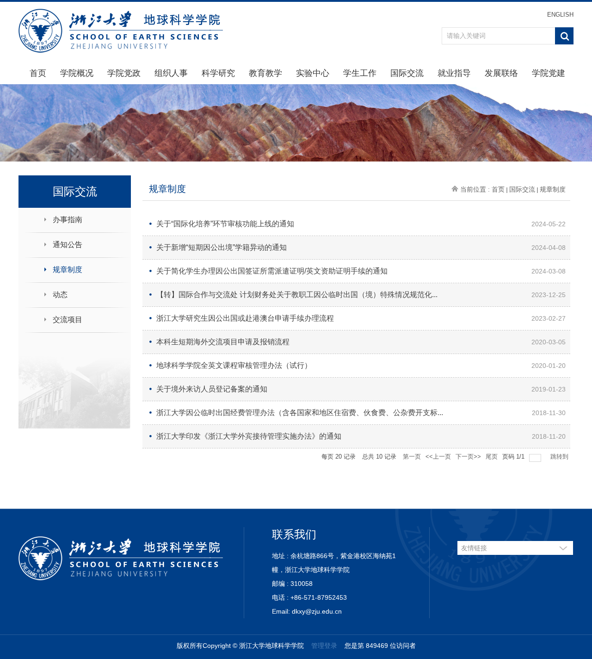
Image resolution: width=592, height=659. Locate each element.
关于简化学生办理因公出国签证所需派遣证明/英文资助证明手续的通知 (272, 271)
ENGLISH (560, 14)
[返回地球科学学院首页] (120, 30)
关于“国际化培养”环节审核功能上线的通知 (225, 224)
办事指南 (67, 220)
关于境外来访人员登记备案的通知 (211, 389)
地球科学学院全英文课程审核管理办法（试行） (234, 365)
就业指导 (454, 73)
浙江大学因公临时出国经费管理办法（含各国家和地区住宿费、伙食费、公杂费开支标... (299, 413)
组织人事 (171, 73)
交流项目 (67, 319)
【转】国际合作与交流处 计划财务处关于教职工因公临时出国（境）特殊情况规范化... (297, 294)
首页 (38, 73)
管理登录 (324, 645)
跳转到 (560, 456)
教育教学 (265, 73)
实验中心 (312, 73)
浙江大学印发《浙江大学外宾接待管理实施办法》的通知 (248, 436)
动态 (60, 294)
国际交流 (407, 73)
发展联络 (501, 73)
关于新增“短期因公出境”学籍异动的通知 (221, 247)
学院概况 (76, 73)
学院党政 (124, 73)
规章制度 (67, 270)
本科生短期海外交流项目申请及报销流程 (223, 342)
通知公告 (67, 245)
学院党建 (548, 73)
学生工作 (359, 73)
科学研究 (218, 73)
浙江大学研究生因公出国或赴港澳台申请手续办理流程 (245, 318)
